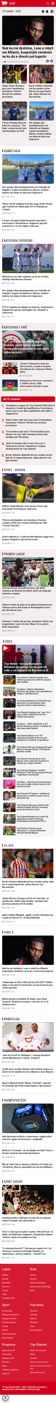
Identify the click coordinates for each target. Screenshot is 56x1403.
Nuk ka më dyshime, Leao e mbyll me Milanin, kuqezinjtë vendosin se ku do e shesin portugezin (27, 975)
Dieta (32, 1330)
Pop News (37, 1309)
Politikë (5, 1279)
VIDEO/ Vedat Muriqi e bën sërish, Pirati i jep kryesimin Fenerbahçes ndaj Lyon (24, 513)
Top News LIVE (8, 1302)
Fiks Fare (6, 1366)
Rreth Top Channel (38, 1354)
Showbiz (34, 1315)
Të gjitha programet (10, 1374)
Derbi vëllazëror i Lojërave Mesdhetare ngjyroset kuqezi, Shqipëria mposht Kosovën (28, 544)
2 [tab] (5, 66)
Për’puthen (7, 1358)
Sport (6, 1309)
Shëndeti (34, 1326)
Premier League (14, 558)
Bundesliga (12, 1023)
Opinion (33, 1279)
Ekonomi (6, 1291)
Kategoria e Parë (15, 331)
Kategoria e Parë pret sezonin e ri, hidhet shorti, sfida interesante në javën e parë (36, 389)
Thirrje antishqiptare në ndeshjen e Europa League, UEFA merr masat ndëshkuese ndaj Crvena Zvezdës (24, 529)
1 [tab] (3, 66)
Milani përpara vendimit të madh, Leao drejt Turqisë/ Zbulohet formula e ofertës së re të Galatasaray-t (25, 1008)
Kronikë (5, 1283)
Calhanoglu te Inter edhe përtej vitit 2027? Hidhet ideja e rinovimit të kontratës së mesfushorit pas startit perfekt (27, 991)
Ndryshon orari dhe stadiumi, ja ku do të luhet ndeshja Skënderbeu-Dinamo (25, 284)
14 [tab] (28, 66)
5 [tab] (10, 66)
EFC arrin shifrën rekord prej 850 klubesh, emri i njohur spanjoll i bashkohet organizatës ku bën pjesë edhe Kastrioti (26, 353)
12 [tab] (24, 66)
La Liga (8, 849)
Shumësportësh (15, 1104)
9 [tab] (18, 66)
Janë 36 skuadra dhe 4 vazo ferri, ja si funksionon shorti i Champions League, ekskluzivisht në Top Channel (26, 450)
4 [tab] (9, 66)
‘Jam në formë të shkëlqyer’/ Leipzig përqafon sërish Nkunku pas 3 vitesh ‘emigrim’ (26, 1062)
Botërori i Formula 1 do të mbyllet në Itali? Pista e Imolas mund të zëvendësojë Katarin (27, 1157)
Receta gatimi (36, 1334)
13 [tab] (26, 66)
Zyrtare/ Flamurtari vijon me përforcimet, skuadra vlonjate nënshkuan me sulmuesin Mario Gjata (36, 373)
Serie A (8, 936)
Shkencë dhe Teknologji (40, 1291)
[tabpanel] (28, 38)
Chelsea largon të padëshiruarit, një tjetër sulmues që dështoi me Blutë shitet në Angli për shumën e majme (26, 597)
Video (9, 645)
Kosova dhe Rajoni (38, 1287)
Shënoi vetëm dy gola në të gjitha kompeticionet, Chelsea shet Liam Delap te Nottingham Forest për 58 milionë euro (27, 613)
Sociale (5, 1294)
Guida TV (6, 1378)
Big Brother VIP (8, 1354)
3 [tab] (7, 66)
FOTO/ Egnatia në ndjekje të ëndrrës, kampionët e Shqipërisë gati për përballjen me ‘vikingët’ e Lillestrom (28, 316)
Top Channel (38, 1348)
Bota (33, 1273)
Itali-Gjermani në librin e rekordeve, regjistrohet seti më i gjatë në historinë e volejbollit (27, 1143)
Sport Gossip (13, 1185)
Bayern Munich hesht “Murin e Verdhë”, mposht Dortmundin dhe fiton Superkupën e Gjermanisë (26, 1090)
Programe (8, 1348)
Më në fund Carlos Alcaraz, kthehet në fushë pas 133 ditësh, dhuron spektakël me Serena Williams (27, 1171)
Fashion (33, 1323)
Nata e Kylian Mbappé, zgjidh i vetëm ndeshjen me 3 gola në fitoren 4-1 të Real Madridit (27, 922)
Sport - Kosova (14, 474)
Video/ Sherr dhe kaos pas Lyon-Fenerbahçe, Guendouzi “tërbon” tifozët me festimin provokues (29, 427)
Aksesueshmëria (37, 1376)
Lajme (6, 1273)
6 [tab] (12, 66)
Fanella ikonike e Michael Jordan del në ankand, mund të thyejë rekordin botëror (26, 1225)
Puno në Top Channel (39, 1366)
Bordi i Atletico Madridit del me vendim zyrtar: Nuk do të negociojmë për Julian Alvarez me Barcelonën (29, 462)
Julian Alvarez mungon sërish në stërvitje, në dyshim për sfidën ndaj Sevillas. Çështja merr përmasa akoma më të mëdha (25, 907)
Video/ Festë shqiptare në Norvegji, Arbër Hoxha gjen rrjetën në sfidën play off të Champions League (27, 213)
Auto (32, 1294)
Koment (33, 1283)
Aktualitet (6, 1287)
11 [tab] (22, 66)
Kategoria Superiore (18, 244)
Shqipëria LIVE (8, 1362)
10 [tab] (20, 66)
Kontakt (33, 1362)
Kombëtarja (12, 155)
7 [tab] (14, 66)
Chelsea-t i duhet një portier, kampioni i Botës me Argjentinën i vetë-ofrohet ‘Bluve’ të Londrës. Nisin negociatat (27, 630)
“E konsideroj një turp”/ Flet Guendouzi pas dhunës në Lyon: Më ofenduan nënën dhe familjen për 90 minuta (28, 438)
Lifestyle (33, 1319)
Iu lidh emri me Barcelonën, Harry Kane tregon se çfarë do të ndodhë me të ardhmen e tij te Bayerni (27, 1076)
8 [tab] (16, 66)
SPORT (12, 3)
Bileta (32, 1358)
